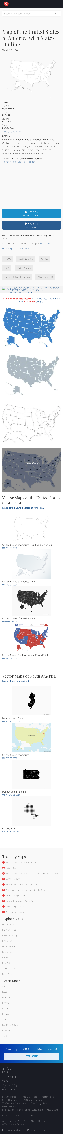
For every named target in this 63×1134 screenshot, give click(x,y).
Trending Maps (9, 968)
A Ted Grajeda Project (13, 1124)
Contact (6, 1008)
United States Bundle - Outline (20, 162)
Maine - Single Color (15, 895)
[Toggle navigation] (57, 4)
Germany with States (16, 912)
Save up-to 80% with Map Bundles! (31, 1052)
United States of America (17, 277)
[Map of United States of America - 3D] (31, 564)
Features (6, 997)
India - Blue (11, 868)
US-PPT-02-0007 (9, 658)
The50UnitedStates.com (14, 1103)
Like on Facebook (13, 1130)
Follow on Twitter (37, 1130)
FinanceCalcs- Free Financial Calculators (22, 1109)
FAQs (4, 992)
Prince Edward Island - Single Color (22, 884)
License (5, 1003)
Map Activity (8, 963)
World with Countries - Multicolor (21, 862)
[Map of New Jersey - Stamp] (31, 700)
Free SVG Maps (10, 1096)
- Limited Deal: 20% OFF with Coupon (31, 300)
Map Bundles (8, 924)
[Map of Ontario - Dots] (31, 811)
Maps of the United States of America (22, 507)
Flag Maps (7, 941)
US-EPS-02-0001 (9, 758)
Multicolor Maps (9, 946)
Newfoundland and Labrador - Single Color (25, 890)
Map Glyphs (52, 1109)
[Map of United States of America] (31, 737)
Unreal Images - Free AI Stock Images (21, 1100)
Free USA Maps (29, 1096)
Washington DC (45, 277)
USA (7, 268)
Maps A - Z (7, 974)
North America (26, 259)
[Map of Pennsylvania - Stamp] (31, 774)
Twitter (5, 1036)
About (5, 986)
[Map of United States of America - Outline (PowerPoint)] (31, 527)
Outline (44, 259)
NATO (8, 259)
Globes (5, 957)
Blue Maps (7, 952)
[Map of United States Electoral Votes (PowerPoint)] (31, 637)
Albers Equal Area (11, 131)
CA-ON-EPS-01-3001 (11, 831)
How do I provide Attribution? (16, 248)
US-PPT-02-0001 (9, 548)
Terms (5, 1019)
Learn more (45, 243)
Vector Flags (47, 1096)
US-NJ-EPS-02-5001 (11, 721)
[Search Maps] (56, 13)
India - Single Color (15, 906)
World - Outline (13, 879)
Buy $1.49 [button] (32, 225)
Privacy (5, 1014)
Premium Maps (9, 930)
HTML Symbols (9, 1106)
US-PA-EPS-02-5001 (11, 795)
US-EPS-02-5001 (9, 621)
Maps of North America (15, 681)
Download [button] (31, 213)
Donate (29, 1115)
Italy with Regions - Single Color (21, 901)
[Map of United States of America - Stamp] (31, 601)
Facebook (7, 1030)
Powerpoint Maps (10, 935)
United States (24, 268)
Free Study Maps (39, 1103)
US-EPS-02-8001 (9, 585)
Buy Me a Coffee (10, 1025)
